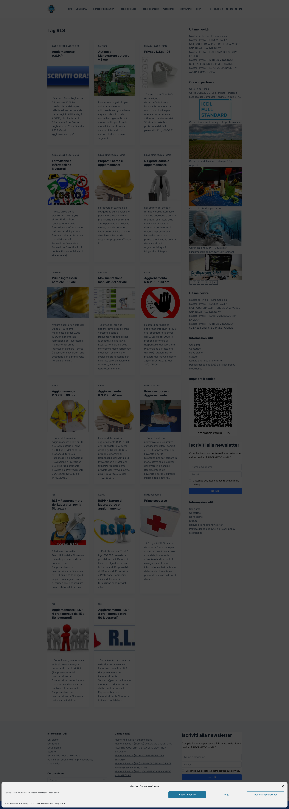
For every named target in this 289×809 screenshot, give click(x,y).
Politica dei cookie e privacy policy (19, 803)
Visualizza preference (266, 794)
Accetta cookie (187, 794)
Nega (226, 794)
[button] (282, 786)
